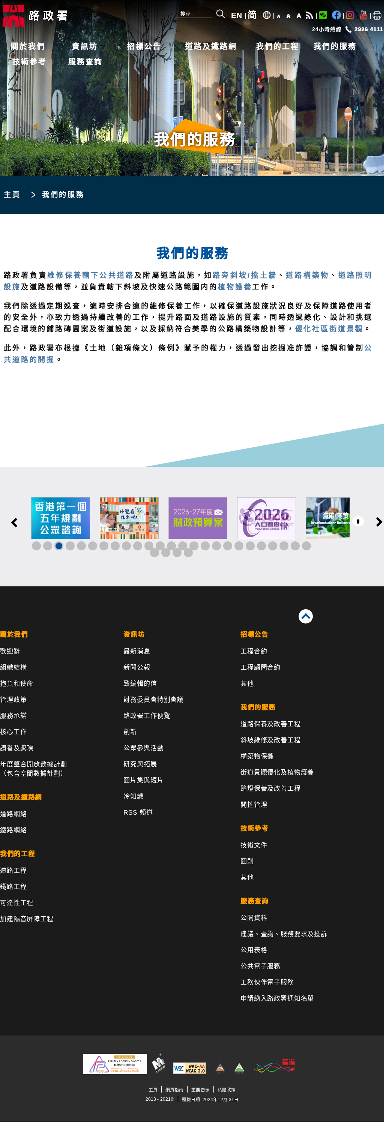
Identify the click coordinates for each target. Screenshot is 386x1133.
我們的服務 (335, 46)
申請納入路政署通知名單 (277, 998)
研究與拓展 (140, 764)
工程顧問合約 (260, 667)
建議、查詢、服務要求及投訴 (283, 934)
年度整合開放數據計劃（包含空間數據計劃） (33, 769)
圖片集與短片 (143, 780)
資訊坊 (85, 46)
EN (236, 15)
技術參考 (29, 62)
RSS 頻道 (138, 812)
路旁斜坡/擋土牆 (245, 275)
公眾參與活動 (143, 748)
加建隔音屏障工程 (27, 919)
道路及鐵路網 (211, 46)
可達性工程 (16, 903)
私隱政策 (227, 1089)
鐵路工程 (13, 886)
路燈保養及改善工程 (270, 788)
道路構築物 (307, 275)
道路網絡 (13, 814)
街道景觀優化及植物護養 (277, 772)
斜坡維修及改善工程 (270, 740)
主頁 (12, 194)
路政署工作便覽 (146, 715)
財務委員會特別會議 (153, 699)
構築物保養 (257, 756)
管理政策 (13, 699)
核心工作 (13, 732)
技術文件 (253, 845)
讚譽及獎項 (16, 748)
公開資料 (253, 918)
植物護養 (235, 287)
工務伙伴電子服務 (267, 982)
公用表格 (253, 950)
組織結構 (13, 667)
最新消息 (136, 651)
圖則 (247, 861)
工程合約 (253, 651)
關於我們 (28, 46)
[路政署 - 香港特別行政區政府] (50, 16)
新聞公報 (136, 667)
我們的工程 (277, 46)
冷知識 (133, 796)
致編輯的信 (140, 683)
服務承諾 (13, 715)
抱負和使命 (16, 683)
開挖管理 (253, 804)
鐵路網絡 (13, 830)
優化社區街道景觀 (329, 329)
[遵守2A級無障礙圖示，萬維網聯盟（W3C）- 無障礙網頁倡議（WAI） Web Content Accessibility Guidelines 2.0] (190, 1072)
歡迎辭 (10, 651)
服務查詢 (85, 62)
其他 (247, 683)
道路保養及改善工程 (270, 724)
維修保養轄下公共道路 (90, 275)
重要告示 (200, 1089)
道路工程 (13, 870)
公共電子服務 (260, 966)
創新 (130, 732)
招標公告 (144, 46)
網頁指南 (174, 1089)
